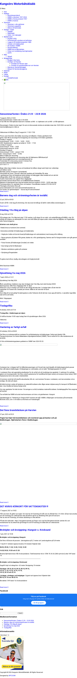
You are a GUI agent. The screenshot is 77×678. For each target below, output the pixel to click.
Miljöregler (11, 33)
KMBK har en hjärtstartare (16, 49)
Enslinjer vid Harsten (14, 62)
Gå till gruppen (38, 603)
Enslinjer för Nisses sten (19, 64)
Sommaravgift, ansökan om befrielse (20, 40)
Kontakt (6, 76)
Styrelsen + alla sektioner (16, 24)
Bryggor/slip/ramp (14, 60)
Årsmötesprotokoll (14, 15)
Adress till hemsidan (14, 28)
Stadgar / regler (9, 30)
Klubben (6, 13)
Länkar (6, 74)
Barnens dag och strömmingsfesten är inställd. (24, 195)
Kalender (7, 71)
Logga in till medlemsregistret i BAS (19, 42)
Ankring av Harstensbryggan (17, 67)
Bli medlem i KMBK (14, 46)
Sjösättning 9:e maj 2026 (12, 273)
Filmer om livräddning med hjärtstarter (20, 51)
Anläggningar (8, 58)
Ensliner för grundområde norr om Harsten (25, 65)
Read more (3, 191)
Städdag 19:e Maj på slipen (14, 210)
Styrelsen (7, 22)
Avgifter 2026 (12, 39)
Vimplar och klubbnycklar (16, 44)
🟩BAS (6, 80)
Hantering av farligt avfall (13, 327)
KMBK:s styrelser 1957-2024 (17, 17)
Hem (5, 12)
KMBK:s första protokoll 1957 (17, 19)
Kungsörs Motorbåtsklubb (17, 4)
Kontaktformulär (13, 78)
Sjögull (10, 56)
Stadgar (10, 31)
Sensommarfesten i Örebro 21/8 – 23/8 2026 (23, 114)
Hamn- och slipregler (14, 35)
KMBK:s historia (13, 21)
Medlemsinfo (8, 37)
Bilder (6, 72)
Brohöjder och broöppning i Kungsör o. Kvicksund (25, 530)
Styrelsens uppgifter (14, 26)
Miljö (5, 55)
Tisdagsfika (6, 305)
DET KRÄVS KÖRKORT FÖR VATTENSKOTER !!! (24, 506)
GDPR (9, 53)
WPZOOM (12, 675)
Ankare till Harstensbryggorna (17, 69)
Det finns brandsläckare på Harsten (18, 410)
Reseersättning (13, 47)
